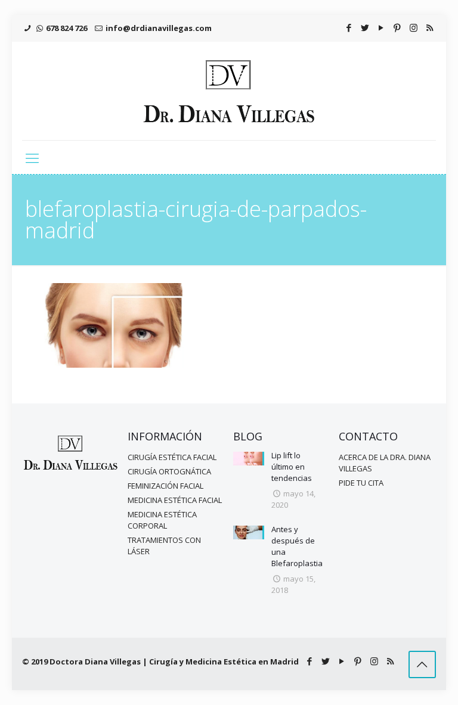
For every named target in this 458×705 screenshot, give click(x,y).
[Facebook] (349, 27)
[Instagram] (413, 27)
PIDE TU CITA (361, 482)
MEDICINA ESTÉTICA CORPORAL (162, 520)
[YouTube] (381, 27)
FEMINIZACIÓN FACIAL (165, 485)
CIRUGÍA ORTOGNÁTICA (169, 471)
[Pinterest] (397, 27)
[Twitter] (365, 27)
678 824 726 (66, 28)
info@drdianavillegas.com (159, 28)
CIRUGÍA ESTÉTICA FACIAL (172, 457)
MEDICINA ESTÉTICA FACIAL (175, 500)
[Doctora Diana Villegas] (229, 91)
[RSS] (429, 27)
